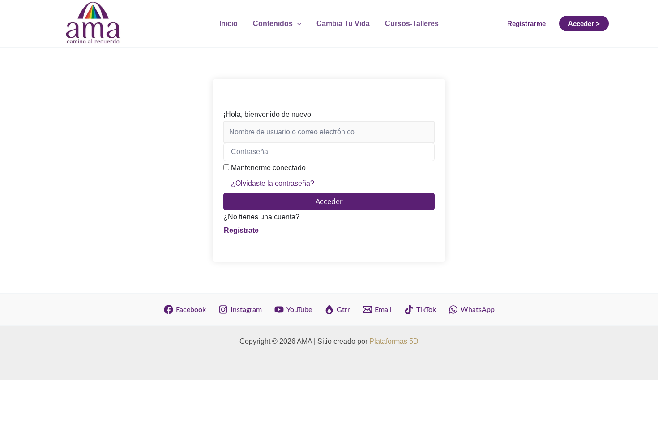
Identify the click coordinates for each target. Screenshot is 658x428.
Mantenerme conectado (268, 167)
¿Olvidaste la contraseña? (272, 183)
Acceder (329, 201)
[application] (297, 24)
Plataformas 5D (394, 341)
